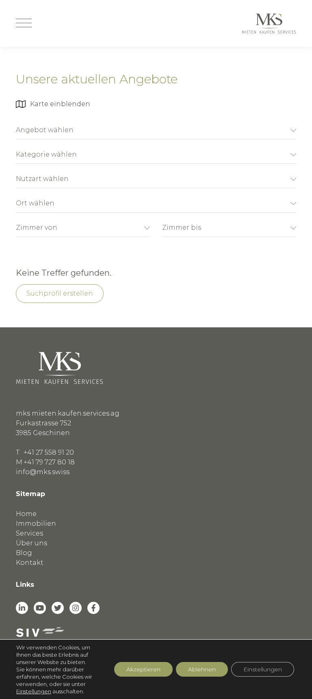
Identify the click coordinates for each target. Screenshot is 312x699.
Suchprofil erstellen (59, 293)
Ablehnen (202, 669)
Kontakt (29, 562)
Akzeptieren (143, 669)
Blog (24, 553)
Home (26, 514)
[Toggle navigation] (24, 23)
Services (29, 533)
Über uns (31, 543)
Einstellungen (33, 691)
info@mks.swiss (42, 472)
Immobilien (36, 523)
